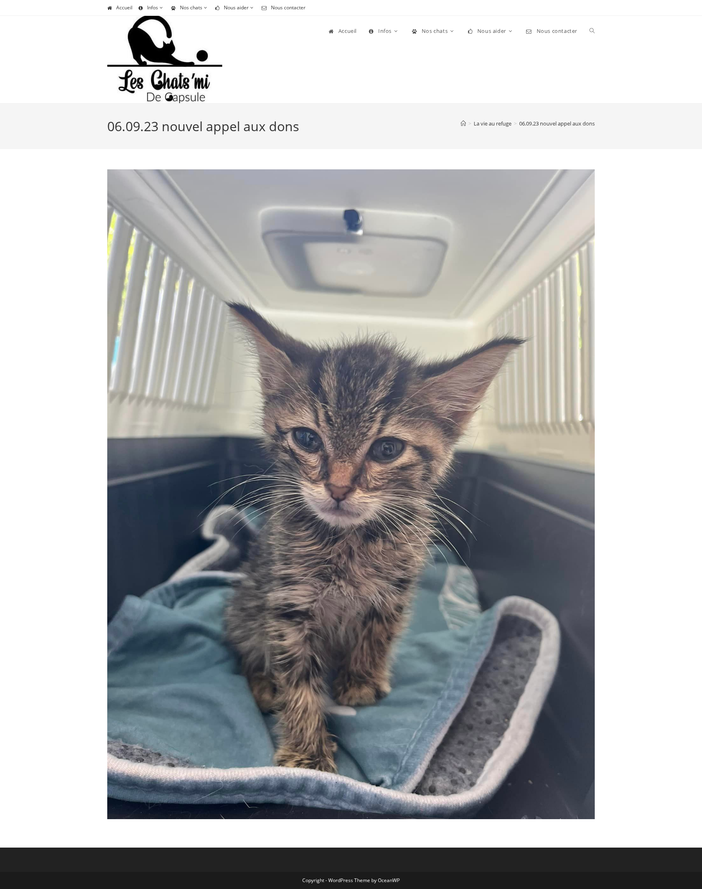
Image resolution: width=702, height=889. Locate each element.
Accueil (124, 7)
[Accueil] (463, 123)
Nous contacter (288, 7)
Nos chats (191, 7)
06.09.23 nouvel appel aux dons (557, 123)
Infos (152, 7)
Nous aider (236, 7)
